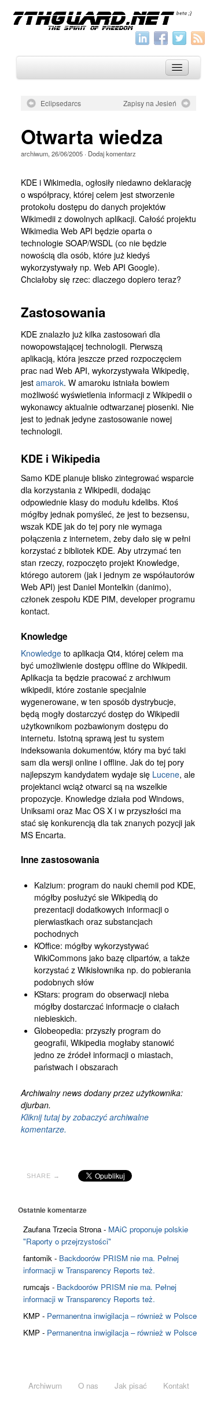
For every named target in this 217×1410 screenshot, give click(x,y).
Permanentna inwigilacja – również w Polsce (122, 1315)
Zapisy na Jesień (149, 103)
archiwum (34, 153)
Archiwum (45, 1385)
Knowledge (41, 653)
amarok (50, 382)
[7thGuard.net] (108, 20)
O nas (88, 1385)
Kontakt (176, 1385)
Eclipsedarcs (61, 103)
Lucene (165, 774)
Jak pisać (131, 1385)
